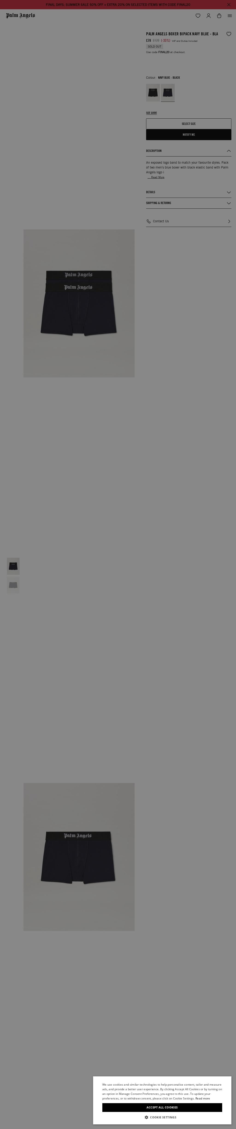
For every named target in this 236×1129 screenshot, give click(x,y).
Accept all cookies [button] (162, 1107)
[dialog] (162, 1100)
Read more (202, 1098)
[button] (162, 1117)
